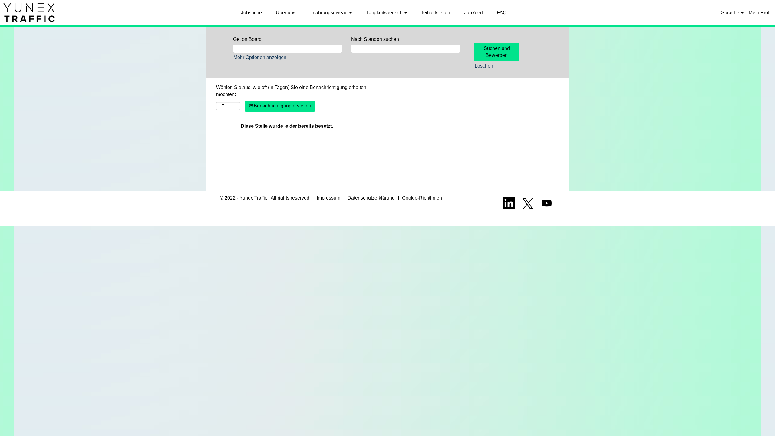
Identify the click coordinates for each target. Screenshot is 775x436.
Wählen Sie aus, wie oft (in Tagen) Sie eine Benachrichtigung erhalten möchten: (291, 91)
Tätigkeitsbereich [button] (385, 12)
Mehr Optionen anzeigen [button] (259, 57)
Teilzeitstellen (435, 12)
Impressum (328, 197)
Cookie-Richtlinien (422, 197)
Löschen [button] (484, 65)
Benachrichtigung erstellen (281, 105)
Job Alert (473, 12)
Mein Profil (760, 12)
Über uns (285, 12)
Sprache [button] (730, 12)
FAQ (501, 12)
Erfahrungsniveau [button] (329, 12)
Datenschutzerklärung (371, 197)
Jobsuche (251, 12)
